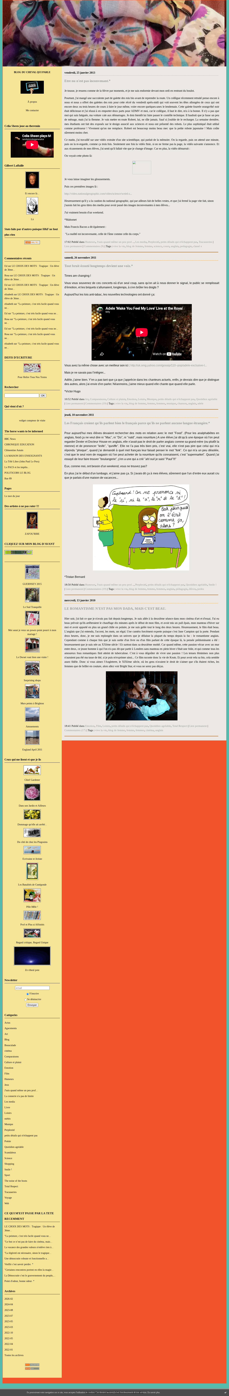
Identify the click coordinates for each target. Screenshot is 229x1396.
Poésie (7, 1141)
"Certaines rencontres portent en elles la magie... (28, 1269)
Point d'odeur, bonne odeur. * (19, 1281)
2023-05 (8, 1321)
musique (171, 403)
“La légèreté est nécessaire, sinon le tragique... (27, 1252)
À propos (32, 101)
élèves (192, 589)
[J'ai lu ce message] (225, 1392)
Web (6, 1203)
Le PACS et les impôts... (17, 467)
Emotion (8, 1067)
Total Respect (11, 1186)
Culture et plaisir (12, 1062)
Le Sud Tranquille (32, 607)
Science (8, 1158)
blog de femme (134, 246)
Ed (5, 265)
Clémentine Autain (13, 450)
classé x (197, 246)
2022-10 (8, 1332)
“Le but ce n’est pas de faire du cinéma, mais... (28, 1241)
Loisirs (7, 1112)
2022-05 (8, 1338)
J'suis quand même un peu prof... (21, 1090)
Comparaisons (11, 1056)
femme (148, 246)
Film (6, 1073)
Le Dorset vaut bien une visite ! (32, 657)
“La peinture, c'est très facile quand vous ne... (35, 313)
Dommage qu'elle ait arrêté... (32, 824)
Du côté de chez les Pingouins (32, 842)
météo (7, 1118)
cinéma (8, 1050)
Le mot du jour (12, 496)
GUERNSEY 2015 (32, 584)
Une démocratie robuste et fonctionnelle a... (26, 1258)
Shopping (9, 1163)
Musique (8, 1124)
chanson (182, 403)
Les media (9, 1101)
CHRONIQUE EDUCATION (19, 444)
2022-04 (8, 1343)
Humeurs (9, 1079)
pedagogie (186, 246)
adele (200, 403)
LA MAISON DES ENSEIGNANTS (23, 455)
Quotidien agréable (14, 1146)
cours (166, 246)
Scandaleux (10, 1152)
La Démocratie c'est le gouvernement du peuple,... (29, 1275)
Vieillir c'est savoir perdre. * (18, 1264)
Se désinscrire (34, 999)
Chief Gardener (32, 779)
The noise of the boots (15, 1180)
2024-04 (8, 1304)
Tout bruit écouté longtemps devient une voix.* (98, 266)
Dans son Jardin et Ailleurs (32, 805)
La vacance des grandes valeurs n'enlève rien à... (28, 1247)
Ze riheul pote (32, 970)
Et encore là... (32, 193)
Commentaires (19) (96, 403)
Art (6, 1033)
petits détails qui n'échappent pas (20, 1135)
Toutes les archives (13, 1355)
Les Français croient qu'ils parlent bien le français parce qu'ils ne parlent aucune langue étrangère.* (137, 423)
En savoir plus (154, 1392)
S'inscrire (34, 993)
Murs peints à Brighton (32, 703)
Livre (7, 1107)
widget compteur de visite (32, 420)
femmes (160, 403)
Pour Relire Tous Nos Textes (32, 377)
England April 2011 (32, 749)
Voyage (8, 1197)
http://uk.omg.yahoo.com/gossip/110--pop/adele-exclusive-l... (168, 365)
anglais (175, 246)
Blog (6, 1039)
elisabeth (8, 294)
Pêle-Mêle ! (32, 906)
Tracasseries (10, 1192)
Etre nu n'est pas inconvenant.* (87, 81)
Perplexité (9, 1129)
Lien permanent (73, 246)
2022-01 (8, 1349)
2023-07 (8, 1315)
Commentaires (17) (75, 730)
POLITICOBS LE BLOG (17, 472)
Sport (7, 1175)
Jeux (6, 1084)
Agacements (10, 1028)
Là (32, 219)
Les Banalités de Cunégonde (32, 884)
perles (200, 589)
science (158, 246)
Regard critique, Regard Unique (32, 942)
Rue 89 (8, 478)
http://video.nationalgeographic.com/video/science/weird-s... (98, 193)
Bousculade (10, 1045)
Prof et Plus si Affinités (32, 924)
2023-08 (8, 1310)
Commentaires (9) (94, 246)
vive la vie (119, 246)
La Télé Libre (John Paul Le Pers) (21, 461)
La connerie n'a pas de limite (19, 1096)
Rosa (6, 275)
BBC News (10, 438)
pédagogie (181, 589)
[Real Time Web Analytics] (32, 243)
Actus (7, 1022)
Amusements (32, 726)
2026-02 (8, 1298)
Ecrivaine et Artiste (32, 858)
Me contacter (32, 110)
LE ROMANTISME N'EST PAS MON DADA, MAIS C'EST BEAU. (115, 608)
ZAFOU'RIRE (32, 533)
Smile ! (8, 1169)
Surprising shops (32, 680)
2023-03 (8, 1327)
